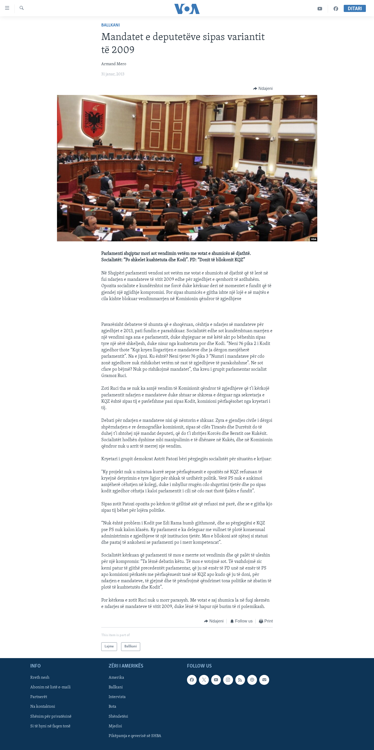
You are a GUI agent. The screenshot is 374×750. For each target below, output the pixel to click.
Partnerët (38, 697)
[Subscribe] (264, 680)
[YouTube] (320, 9)
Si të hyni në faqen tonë (50, 726)
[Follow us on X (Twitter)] (204, 680)
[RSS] (240, 680)
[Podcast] (252, 680)
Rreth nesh (39, 678)
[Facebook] (336, 9)
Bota (112, 707)
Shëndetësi (118, 717)
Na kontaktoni (42, 707)
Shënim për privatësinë (50, 717)
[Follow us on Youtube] (216, 680)
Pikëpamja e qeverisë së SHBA (135, 736)
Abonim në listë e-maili (50, 688)
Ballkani (110, 25)
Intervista (117, 697)
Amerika (116, 678)
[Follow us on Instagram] (228, 680)
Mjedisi (115, 726)
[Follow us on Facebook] (192, 680)
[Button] (263, 88)
